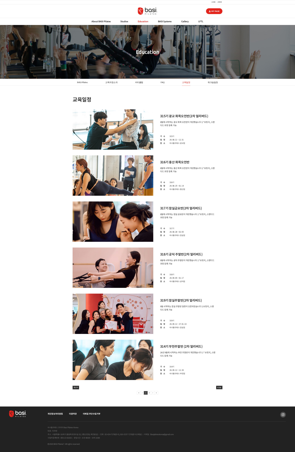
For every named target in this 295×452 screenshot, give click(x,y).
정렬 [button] (219, 387)
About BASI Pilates (101, 21)
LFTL (200, 21)
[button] (76, 387)
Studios (124, 21)
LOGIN (213, 2)
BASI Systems (165, 21)
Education (143, 21)
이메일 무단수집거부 (91, 414)
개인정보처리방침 (55, 414)
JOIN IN (219, 2)
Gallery (185, 21)
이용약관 (73, 414)
